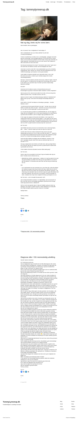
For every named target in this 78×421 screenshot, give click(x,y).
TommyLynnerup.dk (8, 2)
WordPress (73, 417)
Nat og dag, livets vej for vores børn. (35, 43)
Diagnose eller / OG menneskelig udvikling (38, 257)
